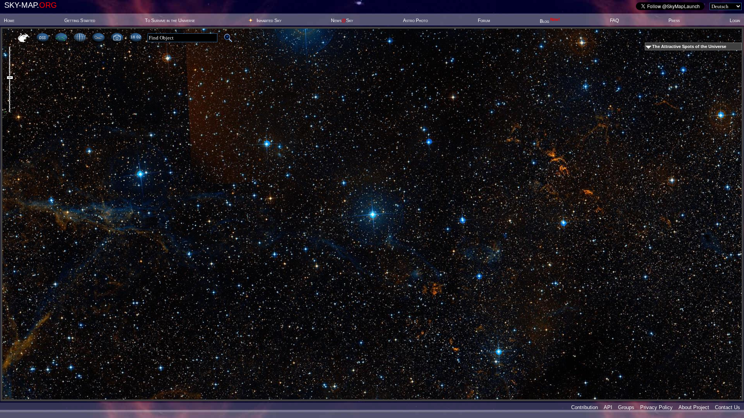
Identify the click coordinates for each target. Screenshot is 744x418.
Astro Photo (415, 20)
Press (674, 20)
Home (9, 20)
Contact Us (727, 407)
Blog (550, 21)
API (608, 407)
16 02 (136, 37)
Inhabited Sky (269, 20)
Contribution (584, 407)
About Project (694, 407)
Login (735, 20)
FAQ (614, 20)
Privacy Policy (656, 407)
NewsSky (342, 20)
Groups (626, 407)
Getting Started (79, 20)
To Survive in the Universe (170, 20)
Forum (484, 20)
